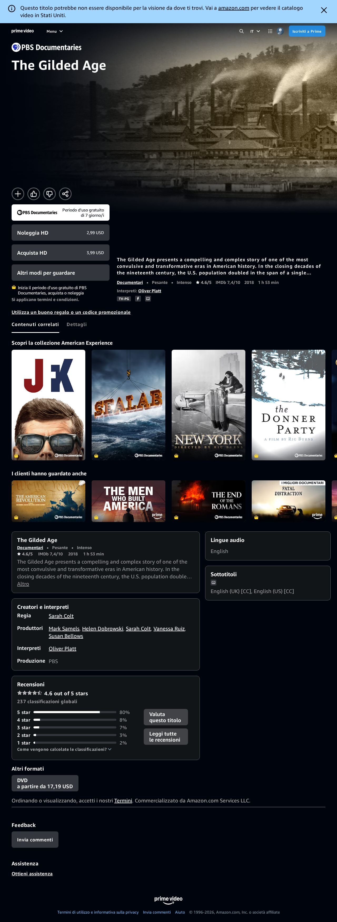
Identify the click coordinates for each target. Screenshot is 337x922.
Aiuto (180, 912)
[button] (64, 749)
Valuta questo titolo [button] (165, 717)
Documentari (130, 282)
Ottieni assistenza (32, 873)
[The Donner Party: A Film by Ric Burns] (288, 405)
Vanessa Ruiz (169, 628)
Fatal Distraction (288, 501)
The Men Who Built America (128, 501)
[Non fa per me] (49, 194)
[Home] (23, 31)
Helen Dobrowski (102, 628)
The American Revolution (48, 501)
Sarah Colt (61, 616)
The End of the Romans (208, 501)
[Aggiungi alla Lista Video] (18, 194)
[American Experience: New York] (208, 405)
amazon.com (233, 8)
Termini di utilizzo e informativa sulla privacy (98, 912)
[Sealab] (128, 405)
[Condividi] (65, 194)
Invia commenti (157, 912)
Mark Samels (64, 628)
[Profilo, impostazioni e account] (280, 31)
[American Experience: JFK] (48, 405)
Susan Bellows (66, 636)
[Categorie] (270, 31)
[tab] (35, 324)
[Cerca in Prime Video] (241, 31)
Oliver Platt (149, 290)
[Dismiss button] (324, 10)
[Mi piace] (33, 194)
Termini (123, 800)
